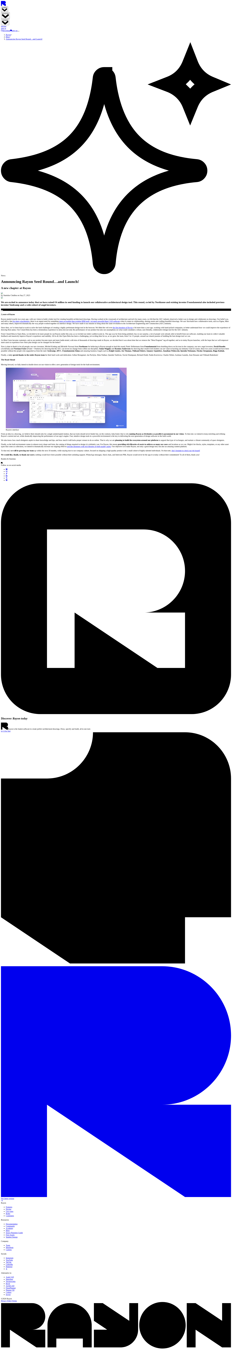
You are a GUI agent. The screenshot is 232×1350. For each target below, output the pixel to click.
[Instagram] (6, 471)
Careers (9, 1250)
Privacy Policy (6, 1301)
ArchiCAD (10, 1286)
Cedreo (8, 1292)
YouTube (9, 1260)
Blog (8, 37)
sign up (14, 31)
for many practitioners (20, 321)
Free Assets (10, 1235)
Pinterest (9, 1267)
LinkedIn (9, 1264)
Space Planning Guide (14, 1233)
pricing (3, 26)
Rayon (8, 35)
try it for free (6, 731)
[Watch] (2, 310)
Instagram (9, 1258)
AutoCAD (10, 1277)
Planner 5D (10, 1290)
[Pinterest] (6, 480)
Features (9, 1207)
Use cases (9, 1211)
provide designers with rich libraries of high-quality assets (89, 446)
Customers (10, 1216)
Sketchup (9, 1279)
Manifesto (9, 1247)
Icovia (8, 1295)
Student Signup (12, 1237)
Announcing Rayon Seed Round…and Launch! (24, 39)
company (5, 20)
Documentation (12, 1224)
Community (10, 1226)
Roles (8, 1214)
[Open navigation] (18, 31)
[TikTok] (6, 474)
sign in (3, 28)
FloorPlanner (11, 1288)
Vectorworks (10, 1281)
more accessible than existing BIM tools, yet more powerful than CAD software (89, 321)
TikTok (8, 1262)
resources (5, 13)
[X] (6, 478)
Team (8, 1245)
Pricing (8, 1209)
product (4, 7)
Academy (9, 1228)
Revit (8, 1284)
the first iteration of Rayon (123, 328)
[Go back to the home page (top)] (3, 5)
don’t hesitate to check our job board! (186, 451)
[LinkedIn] (6, 476)
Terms (14, 1301)
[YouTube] (6, 469)
